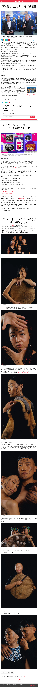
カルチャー (13, 225)
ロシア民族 (8, 672)
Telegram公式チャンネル (7, 191)
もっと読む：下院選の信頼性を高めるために (31, 95)
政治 (12, 99)
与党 (6, 99)
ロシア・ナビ (21, 202)
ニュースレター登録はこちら (8, 193)
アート (3, 672)
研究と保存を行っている (23, 372)
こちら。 (24, 213)
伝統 (12, 672)
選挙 (2, 99)
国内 (9, 99)
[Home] (2, 1)
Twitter (35, 40)
